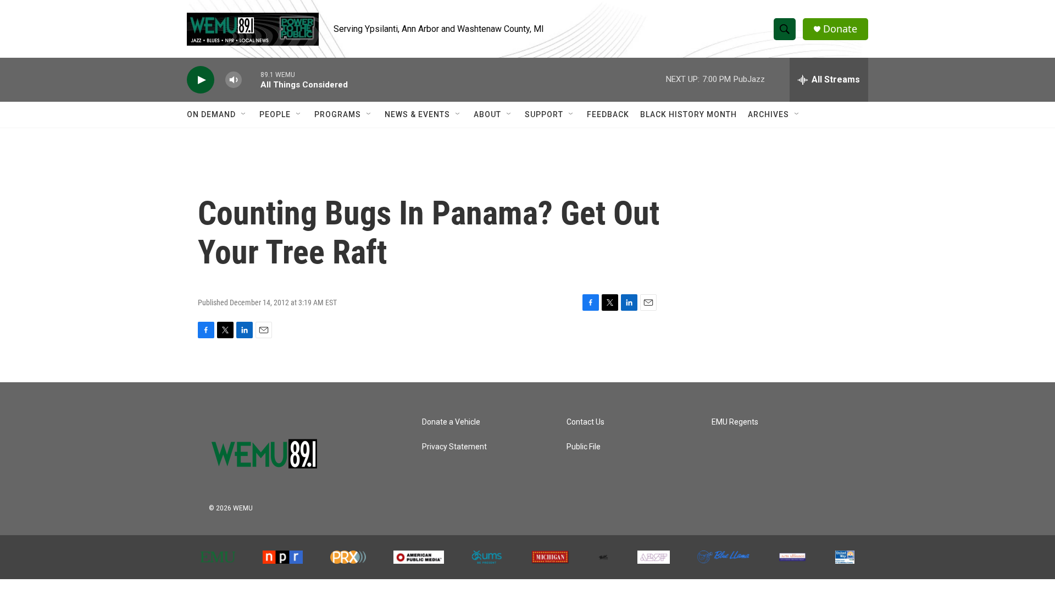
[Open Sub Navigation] (244, 114)
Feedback (608, 114)
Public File (584, 447)
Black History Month (688, 114)
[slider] (251, 79)
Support (544, 114)
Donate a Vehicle (451, 422)
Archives (768, 114)
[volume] (233, 80)
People (275, 114)
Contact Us (585, 422)
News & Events (417, 114)
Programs (337, 114)
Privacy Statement (454, 447)
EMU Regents (735, 422)
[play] (200, 80)
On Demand (211, 114)
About (487, 114)
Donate (840, 29)
